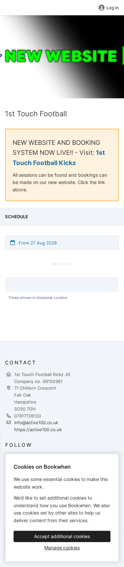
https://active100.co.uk (38, 429)
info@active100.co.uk (36, 422)
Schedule (16, 216)
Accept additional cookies (62, 536)
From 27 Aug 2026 (37, 242)
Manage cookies (62, 547)
